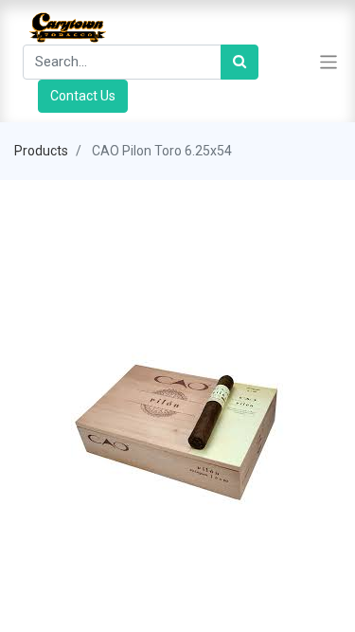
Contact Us (82, 95)
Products (41, 150)
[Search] (239, 62)
